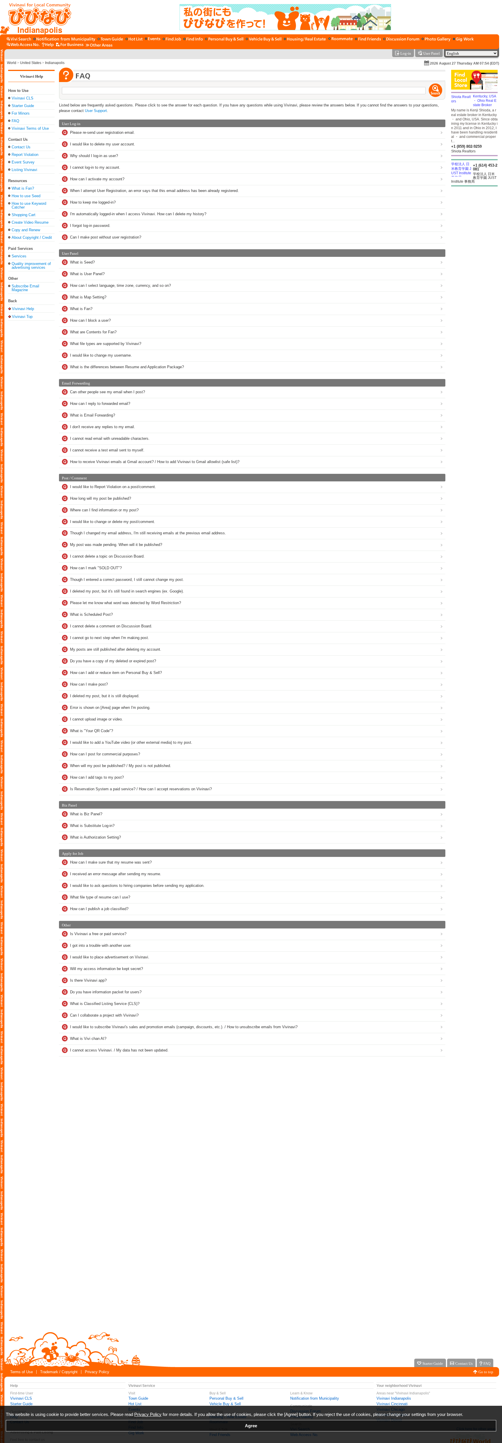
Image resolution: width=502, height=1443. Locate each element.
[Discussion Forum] (401, 39)
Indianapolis (54, 63)
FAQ (15, 121)
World (11, 63)
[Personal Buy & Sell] (224, 39)
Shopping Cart (23, 215)
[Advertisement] (31, 415)
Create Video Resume (30, 222)
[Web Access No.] (23, 45)
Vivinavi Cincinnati (392, 1404)
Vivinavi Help (31, 76)
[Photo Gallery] (436, 39)
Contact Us (21, 147)
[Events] (152, 39)
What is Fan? (23, 188)
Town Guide (138, 1398)
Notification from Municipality (314, 1398)
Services (19, 256)
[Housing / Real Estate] (305, 39)
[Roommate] (340, 39)
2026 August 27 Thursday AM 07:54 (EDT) (464, 63)
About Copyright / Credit (32, 237)
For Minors (21, 113)
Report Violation (25, 154)
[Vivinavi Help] (48, 45)
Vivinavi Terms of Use (30, 128)
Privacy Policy (97, 1372)
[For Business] (69, 45)
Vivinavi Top (22, 316)
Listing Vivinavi (24, 170)
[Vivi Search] (19, 39)
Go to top (485, 1372)
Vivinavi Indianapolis (393, 1398)
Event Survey (23, 162)
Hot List (134, 1404)
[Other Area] (99, 45)
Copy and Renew (26, 230)
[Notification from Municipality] (64, 39)
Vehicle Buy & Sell (225, 1404)
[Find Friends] (368, 39)
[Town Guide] (110, 39)
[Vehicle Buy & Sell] (264, 39)
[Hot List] (134, 39)
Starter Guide (23, 106)
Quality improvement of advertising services (31, 265)
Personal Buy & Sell (226, 1398)
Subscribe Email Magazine (25, 288)
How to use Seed (26, 196)
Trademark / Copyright (59, 1372)
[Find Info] (193, 39)
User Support (96, 110)
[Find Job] (172, 39)
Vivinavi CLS (22, 98)
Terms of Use (21, 1372)
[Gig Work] (463, 39)
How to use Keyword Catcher (29, 205)
